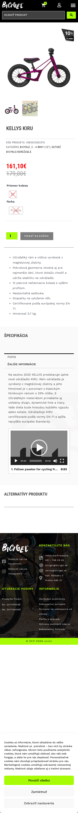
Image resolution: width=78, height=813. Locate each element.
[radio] (13, 194)
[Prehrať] (16, 461)
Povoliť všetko (39, 780)
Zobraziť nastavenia (39, 803)
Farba (11, 201)
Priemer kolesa (17, 185)
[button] (73, 5)
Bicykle (25, 147)
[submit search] (71, 15)
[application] (39, 448)
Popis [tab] (11, 357)
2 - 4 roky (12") (40, 147)
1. (34, 469)
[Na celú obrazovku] (62, 461)
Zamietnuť (39, 792)
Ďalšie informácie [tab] (21, 364)
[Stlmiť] (55, 461)
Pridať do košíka (37, 236)
